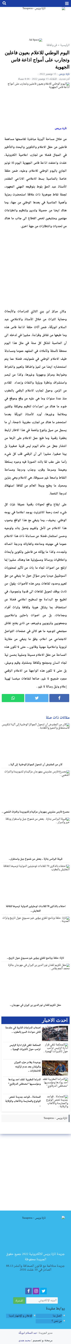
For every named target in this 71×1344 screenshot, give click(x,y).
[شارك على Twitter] (37, 698)
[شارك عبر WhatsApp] (13, 698)
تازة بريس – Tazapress (55, 1118)
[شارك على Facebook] (59, 698)
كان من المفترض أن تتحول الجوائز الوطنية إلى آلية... (35, 764)
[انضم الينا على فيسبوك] (28, 1291)
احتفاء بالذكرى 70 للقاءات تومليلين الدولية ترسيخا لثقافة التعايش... (35, 908)
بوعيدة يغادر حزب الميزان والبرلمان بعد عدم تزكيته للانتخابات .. (27, 1066)
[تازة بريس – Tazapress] (35, 1233)
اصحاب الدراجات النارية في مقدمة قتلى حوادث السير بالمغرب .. (23, 1030)
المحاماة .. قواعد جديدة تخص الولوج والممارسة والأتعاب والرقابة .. (23, 1101)
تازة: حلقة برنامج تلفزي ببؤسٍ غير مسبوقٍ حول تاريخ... (35, 958)
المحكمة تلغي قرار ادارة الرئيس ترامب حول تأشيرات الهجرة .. (25, 1047)
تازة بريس (64, 73)
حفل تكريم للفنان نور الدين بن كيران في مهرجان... (35, 1005)
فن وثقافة (52, 45)
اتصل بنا (57, 1315)
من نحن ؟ (57, 1321)
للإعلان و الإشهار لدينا (20, 1315)
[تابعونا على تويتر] (43, 1291)
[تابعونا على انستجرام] (36, 1291)
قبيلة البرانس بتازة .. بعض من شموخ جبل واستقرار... (35, 859)
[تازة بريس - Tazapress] (35, 22)
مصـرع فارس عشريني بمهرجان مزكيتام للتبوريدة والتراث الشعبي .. (35, 812)
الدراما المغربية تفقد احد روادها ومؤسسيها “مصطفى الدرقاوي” (24, 1081)
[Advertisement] (35, 268)
